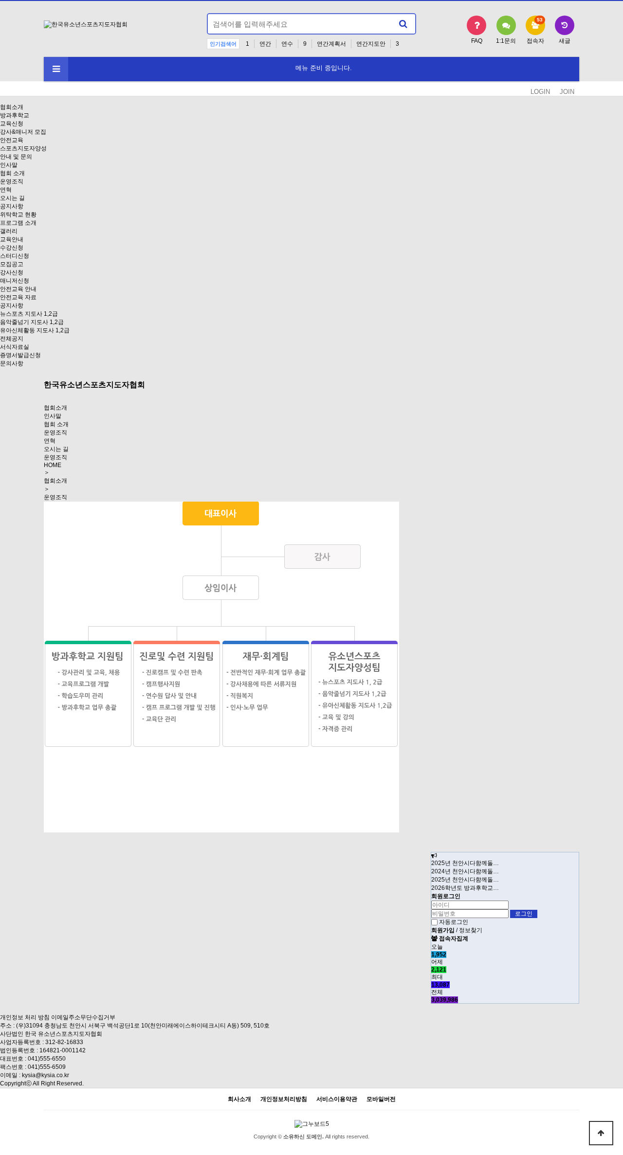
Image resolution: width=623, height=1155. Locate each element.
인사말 (9, 165)
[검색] (403, 24)
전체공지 (11, 338)
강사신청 (11, 272)
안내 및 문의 (16, 156)
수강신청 (11, 247)
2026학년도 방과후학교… (465, 887)
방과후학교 (14, 115)
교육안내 (11, 239)
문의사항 (11, 363)
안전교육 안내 (18, 289)
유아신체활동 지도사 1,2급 (35, 330)
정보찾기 (470, 930)
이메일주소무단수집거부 (83, 1017)
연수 (287, 43)
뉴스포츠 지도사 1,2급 (29, 313)
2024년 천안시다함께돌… (465, 871)
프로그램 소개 (18, 222)
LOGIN (540, 92)
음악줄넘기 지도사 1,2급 (32, 322)
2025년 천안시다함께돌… (465, 863)
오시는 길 (12, 198)
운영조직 (11, 181)
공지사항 (11, 206)
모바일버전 (381, 1099)
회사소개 (239, 1099)
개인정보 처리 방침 (25, 1017)
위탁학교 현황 (18, 214)
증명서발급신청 (20, 355)
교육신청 (11, 123)
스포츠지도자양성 (23, 148)
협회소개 (11, 107)
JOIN (567, 92)
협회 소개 (12, 173)
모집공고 (11, 264)
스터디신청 (14, 256)
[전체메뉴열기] (56, 69)
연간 (265, 43)
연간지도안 (370, 43)
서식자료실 (14, 346)
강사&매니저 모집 (23, 131)
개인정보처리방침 (283, 1099)
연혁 (6, 189)
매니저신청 (14, 280)
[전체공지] (434, 855)
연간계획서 (331, 43)
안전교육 (11, 140)
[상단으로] (601, 1133)
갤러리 (9, 231)
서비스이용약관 (336, 1099)
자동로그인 (453, 922)
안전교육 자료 (18, 297)
